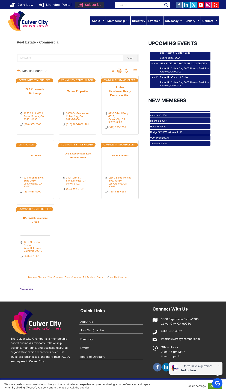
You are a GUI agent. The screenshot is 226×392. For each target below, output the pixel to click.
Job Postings (89, 277)
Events (153, 21)
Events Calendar (73, 277)
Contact (207, 21)
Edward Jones (158, 122)
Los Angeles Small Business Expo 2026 (182, 87)
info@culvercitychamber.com (180, 339)
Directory (138, 21)
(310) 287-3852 (171, 331)
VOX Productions (159, 134)
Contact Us (102, 277)
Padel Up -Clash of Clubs (174, 73)
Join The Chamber (118, 277)
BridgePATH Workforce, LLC (166, 128)
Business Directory (37, 277)
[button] (21, 5)
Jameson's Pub (158, 111)
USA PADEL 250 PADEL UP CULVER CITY (183, 59)
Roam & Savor (158, 116)
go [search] (131, 58)
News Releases (55, 277)
